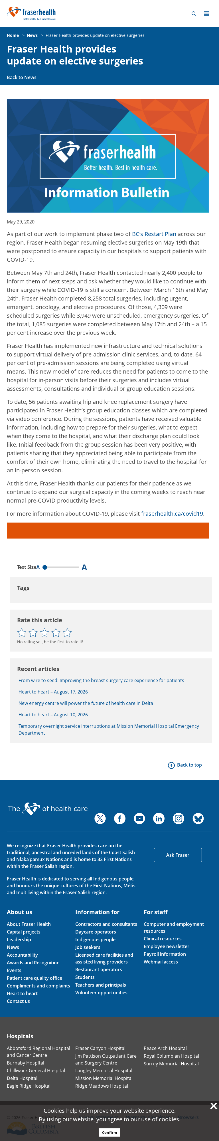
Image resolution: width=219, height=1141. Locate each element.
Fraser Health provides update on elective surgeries (95, 35)
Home (13, 35)
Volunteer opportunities (101, 992)
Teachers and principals (100, 985)
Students (85, 977)
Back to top (189, 765)
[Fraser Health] (31, 13)
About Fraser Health (29, 924)
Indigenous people (95, 939)
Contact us (18, 1001)
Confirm (109, 1132)
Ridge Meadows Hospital (101, 1086)
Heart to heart (22, 993)
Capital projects (23, 932)
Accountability (22, 955)
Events (14, 970)
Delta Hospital (22, 1078)
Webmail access (161, 962)
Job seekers (87, 947)
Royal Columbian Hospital (171, 1056)
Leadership (19, 939)
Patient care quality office (34, 978)
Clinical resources (163, 939)
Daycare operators (95, 932)
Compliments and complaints (38, 986)
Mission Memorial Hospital (104, 1078)
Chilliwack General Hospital (36, 1070)
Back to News (21, 77)
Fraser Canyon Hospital (100, 1048)
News (32, 35)
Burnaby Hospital (25, 1063)
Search (194, 13)
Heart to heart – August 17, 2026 (53, 692)
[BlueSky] (198, 818)
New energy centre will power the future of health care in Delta (86, 703)
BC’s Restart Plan (154, 234)
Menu (206, 13)
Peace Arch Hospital (165, 1048)
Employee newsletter (166, 946)
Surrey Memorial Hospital (171, 1064)
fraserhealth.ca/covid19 (172, 513)
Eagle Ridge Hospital (28, 1086)
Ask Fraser (177, 855)
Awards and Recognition (33, 962)
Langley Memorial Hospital (103, 1070)
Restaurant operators (98, 969)
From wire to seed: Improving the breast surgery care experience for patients (101, 680)
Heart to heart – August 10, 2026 (53, 714)
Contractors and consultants (106, 924)
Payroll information (165, 954)
